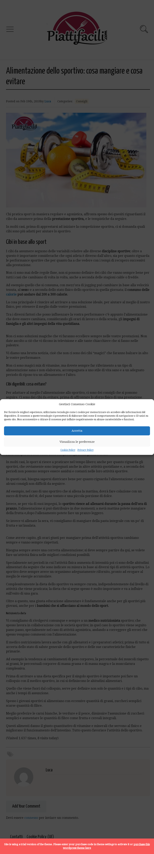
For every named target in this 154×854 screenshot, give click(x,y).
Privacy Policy (85, 450)
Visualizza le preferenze (77, 442)
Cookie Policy (67, 450)
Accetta (77, 431)
